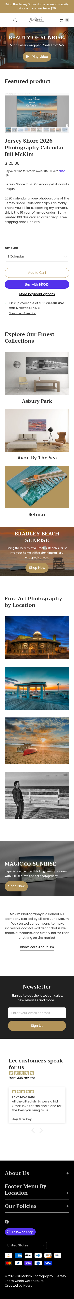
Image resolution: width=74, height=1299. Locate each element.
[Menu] (7, 20)
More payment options (37, 294)
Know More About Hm (37, 947)
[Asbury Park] (37, 637)
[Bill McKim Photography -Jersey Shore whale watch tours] (37, 20)
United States (24, 1245)
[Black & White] (37, 795)
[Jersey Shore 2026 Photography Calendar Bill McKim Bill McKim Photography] (37, 113)
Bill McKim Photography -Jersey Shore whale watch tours (35, 1278)
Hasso (28, 1285)
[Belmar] (37, 740)
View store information (22, 313)
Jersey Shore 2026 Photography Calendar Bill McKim (34, 148)
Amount (12, 248)
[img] (39, 1073)
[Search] (15, 20)
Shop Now (37, 568)
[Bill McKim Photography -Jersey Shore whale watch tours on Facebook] (9, 1221)
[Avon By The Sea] (37, 688)
